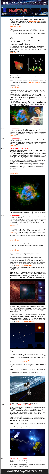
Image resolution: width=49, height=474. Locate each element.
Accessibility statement (24, 472)
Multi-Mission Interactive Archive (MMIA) (34, 21)
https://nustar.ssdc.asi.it (13, 52)
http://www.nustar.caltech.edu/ (14, 271)
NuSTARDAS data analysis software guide (15, 223)
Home (2, 16)
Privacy (2, 7)
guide (17, 246)
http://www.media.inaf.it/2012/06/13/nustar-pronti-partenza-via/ (24, 361)
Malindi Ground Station (28, 16)
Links (35, 16)
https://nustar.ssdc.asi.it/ (13, 25)
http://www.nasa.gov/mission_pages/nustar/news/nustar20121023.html (25, 265)
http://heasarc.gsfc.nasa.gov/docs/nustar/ (15, 26)
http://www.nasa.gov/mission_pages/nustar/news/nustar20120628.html (25, 321)
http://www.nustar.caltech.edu (14, 86)
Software (5, 16)
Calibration (8, 16)
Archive (16, 16)
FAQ (23, 16)
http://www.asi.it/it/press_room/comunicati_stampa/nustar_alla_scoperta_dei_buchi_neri (27, 360)
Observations (20, 16)
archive (16, 243)
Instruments (12, 16)
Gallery (33, 16)
